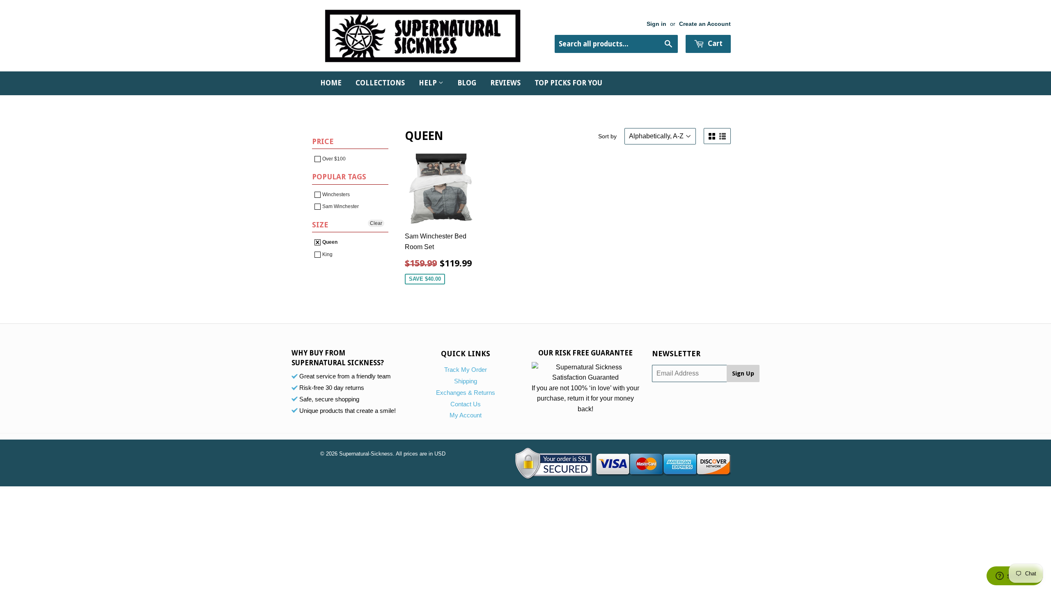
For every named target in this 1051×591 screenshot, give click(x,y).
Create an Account (705, 24)
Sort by (607, 136)
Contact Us (465, 404)
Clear (376, 223)
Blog (466, 83)
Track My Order (465, 369)
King (327, 254)
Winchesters (335, 194)
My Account (466, 415)
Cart (714, 43)
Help (428, 83)
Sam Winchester (340, 206)
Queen (329, 242)
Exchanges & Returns (465, 392)
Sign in (656, 24)
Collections (380, 83)
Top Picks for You (568, 83)
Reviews (505, 83)
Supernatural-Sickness (366, 454)
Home (331, 83)
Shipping (465, 381)
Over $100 (333, 159)
